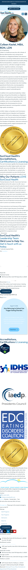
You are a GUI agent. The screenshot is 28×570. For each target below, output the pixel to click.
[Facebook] (1, 531)
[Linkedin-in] (8, 531)
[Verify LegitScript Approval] (5, 353)
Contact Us (4, 524)
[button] (23, 14)
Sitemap (8, 567)
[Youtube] (14, 531)
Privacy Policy (14, 567)
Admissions (4, 518)
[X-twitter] (5, 531)
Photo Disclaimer (12, 569)
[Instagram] (11, 531)
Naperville (2, 272)
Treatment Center (4, 275)
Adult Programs (5, 512)
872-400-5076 (5, 495)
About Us (3, 521)
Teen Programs (5, 515)
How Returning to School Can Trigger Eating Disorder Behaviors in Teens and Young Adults (14, 309)
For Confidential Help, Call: (14, 6)
